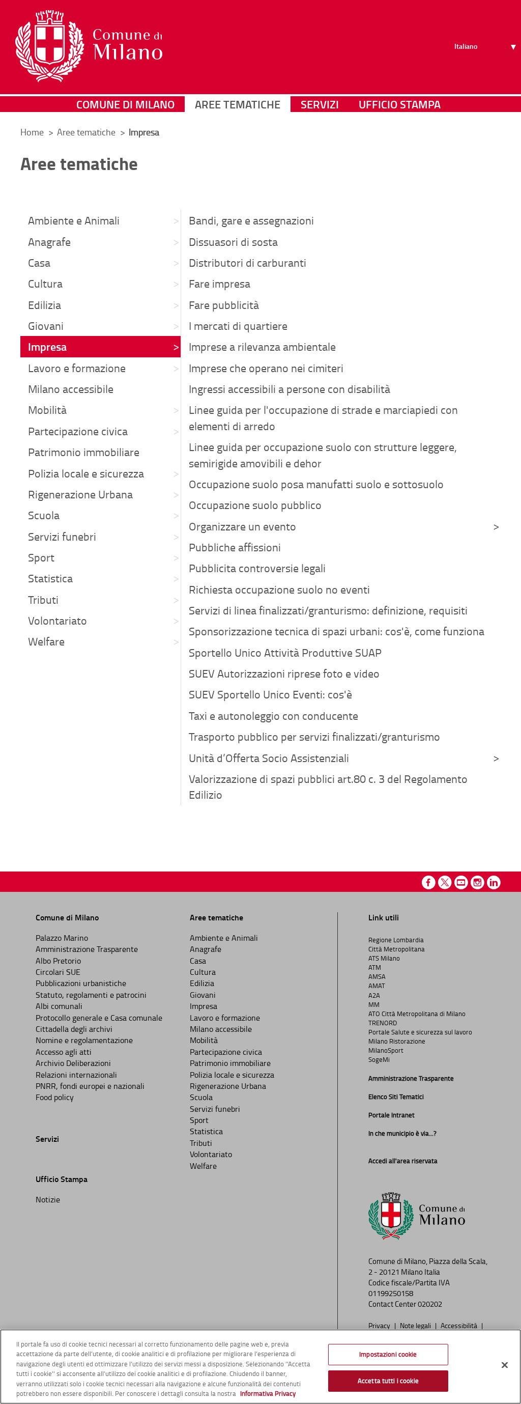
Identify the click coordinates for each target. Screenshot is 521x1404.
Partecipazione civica (78, 431)
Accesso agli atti (64, 1051)
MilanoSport (385, 1050)
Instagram (477, 882)
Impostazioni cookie (388, 1354)
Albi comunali (59, 1006)
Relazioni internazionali (76, 1074)
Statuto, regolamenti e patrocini (91, 994)
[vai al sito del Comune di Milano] (88, 46)
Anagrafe (49, 241)
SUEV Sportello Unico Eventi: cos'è (270, 694)
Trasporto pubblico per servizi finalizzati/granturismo (314, 736)
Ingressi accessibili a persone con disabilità (289, 389)
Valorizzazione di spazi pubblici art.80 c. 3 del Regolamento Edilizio (328, 786)
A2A (374, 995)
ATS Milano (384, 958)
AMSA (377, 976)
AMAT (376, 985)
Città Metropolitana (396, 948)
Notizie (48, 1199)
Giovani (46, 325)
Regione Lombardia (396, 939)
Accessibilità (460, 1325)
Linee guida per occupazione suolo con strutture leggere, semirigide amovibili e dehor (323, 454)
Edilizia (44, 305)
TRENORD (382, 1022)
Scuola (44, 515)
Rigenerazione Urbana (80, 494)
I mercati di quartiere (238, 325)
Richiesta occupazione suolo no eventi (279, 589)
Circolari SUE (58, 971)
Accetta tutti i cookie (388, 1380)
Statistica (50, 578)
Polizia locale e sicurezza (86, 473)
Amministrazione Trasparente (87, 948)
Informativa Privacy (268, 1393)
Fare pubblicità (224, 305)
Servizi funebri (62, 536)
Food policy (55, 1097)
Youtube (461, 882)
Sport (41, 557)
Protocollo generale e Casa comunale (99, 1017)
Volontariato (57, 620)
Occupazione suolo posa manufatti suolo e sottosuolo (316, 484)
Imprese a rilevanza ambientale (262, 346)
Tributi (43, 599)
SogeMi (379, 1059)
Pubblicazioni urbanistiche (81, 983)
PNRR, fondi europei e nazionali (90, 1085)
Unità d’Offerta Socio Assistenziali (269, 758)
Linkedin (494, 882)
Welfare (46, 641)
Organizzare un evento (242, 526)
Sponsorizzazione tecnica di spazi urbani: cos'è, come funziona (336, 631)
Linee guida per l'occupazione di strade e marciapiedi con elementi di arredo (323, 417)
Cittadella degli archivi (74, 1028)
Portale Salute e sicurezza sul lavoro (420, 1031)
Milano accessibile (70, 389)
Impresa (47, 346)
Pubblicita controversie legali (257, 568)
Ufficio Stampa (400, 104)
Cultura (45, 283)
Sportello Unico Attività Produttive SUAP (285, 652)
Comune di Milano (125, 104)
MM (374, 1004)
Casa (39, 262)
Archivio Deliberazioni (73, 1063)
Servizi (320, 104)
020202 (430, 1304)
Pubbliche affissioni (235, 547)
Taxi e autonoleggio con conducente (273, 715)
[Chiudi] (505, 1365)
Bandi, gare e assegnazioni (251, 220)
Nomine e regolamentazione (84, 1040)
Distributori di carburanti (247, 262)
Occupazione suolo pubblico (255, 505)
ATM (374, 967)
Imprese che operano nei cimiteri (266, 368)
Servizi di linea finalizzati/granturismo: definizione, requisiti (328, 610)
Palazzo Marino (62, 937)
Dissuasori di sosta (233, 241)
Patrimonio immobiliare (83, 452)
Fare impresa (219, 283)
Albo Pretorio (58, 960)
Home (32, 132)
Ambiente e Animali (74, 220)
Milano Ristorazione (396, 1041)
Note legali (416, 1325)
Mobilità (47, 409)
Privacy (380, 1325)
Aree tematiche (237, 104)
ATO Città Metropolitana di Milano (417, 1013)
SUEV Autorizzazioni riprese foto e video (284, 673)
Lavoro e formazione (77, 368)
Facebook (429, 882)
